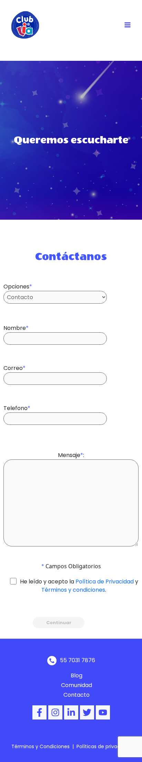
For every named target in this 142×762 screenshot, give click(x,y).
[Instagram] (55, 712)
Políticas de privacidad (104, 746)
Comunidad (76, 685)
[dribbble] (103, 712)
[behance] (71, 712)
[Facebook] (39, 712)
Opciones (17, 286)
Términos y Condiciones (40, 746)
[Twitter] (87, 712)
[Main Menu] (127, 24)
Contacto (76, 695)
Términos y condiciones (73, 590)
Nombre (16, 328)
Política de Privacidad (104, 581)
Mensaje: (71, 455)
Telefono (16, 408)
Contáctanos (71, 256)
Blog (76, 675)
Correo (14, 368)
